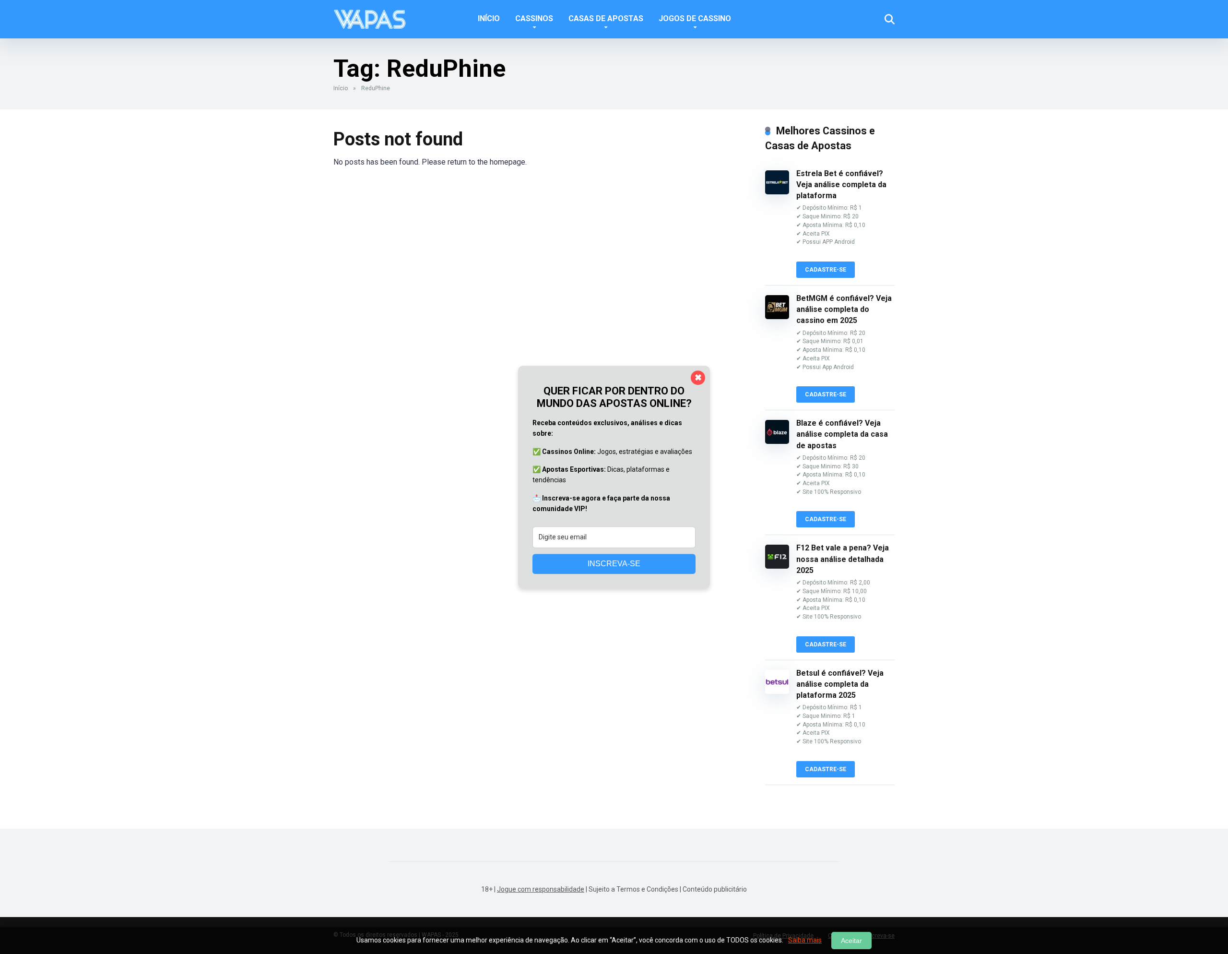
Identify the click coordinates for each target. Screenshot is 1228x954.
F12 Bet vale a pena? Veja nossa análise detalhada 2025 (842, 558)
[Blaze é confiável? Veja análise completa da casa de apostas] (777, 441)
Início (340, 88)
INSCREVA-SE (614, 564)
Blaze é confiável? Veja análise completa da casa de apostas (842, 434)
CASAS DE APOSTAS (605, 18)
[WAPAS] (369, 15)
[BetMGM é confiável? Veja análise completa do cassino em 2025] (777, 316)
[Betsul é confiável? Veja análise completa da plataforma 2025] (777, 691)
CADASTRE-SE (825, 269)
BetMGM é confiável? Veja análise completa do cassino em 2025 (844, 309)
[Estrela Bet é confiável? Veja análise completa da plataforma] (777, 191)
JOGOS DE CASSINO (695, 18)
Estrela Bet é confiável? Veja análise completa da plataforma (841, 184)
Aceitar (851, 940)
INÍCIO (489, 18)
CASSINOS (534, 18)
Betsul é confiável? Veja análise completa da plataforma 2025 (840, 684)
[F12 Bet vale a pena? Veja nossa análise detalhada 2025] (777, 566)
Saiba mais (805, 940)
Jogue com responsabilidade (540, 889)
